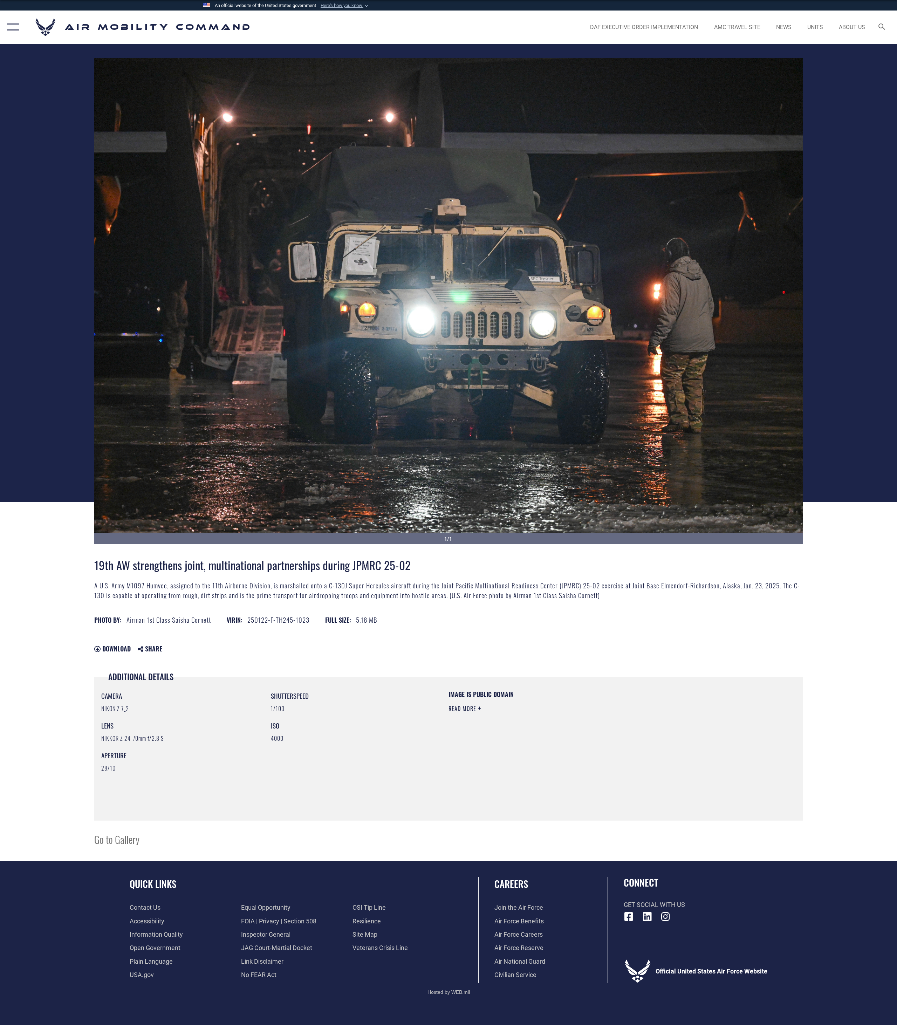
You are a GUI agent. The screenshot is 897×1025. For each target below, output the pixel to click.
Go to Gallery (116, 839)
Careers (511, 884)
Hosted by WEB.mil (448, 992)
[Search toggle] (882, 27)
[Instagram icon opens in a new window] (665, 916)
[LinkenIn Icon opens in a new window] (647, 916)
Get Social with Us (654, 904)
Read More (463, 708)
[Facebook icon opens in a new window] (629, 916)
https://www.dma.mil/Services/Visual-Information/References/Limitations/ (530, 743)
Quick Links (153, 884)
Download (116, 648)
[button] (345, 5)
